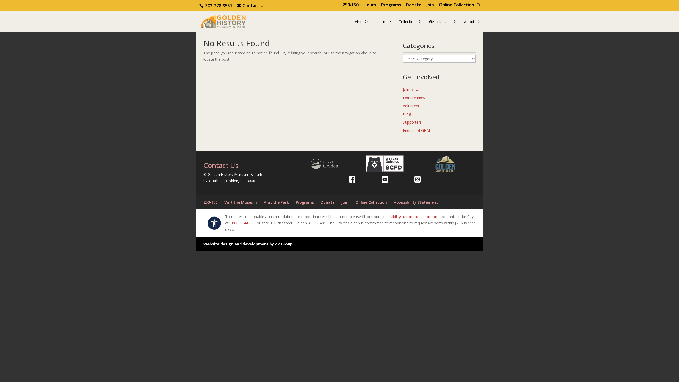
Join (430, 5)
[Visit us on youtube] (385, 179)
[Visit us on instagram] (417, 179)
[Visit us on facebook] (352, 179)
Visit (358, 21)
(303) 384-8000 (243, 222)
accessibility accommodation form (410, 216)
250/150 (351, 5)
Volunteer (411, 105)
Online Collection (456, 5)
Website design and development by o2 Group (248, 243)
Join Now (411, 89)
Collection (407, 21)
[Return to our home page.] (223, 21)
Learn (380, 21)
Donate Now (414, 97)
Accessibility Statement (416, 202)
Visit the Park (276, 202)
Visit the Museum (240, 202)
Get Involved (440, 21)
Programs (391, 5)
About (469, 21)
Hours (370, 5)
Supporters (412, 122)
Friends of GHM (416, 130)
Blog (407, 113)
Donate (413, 5)
